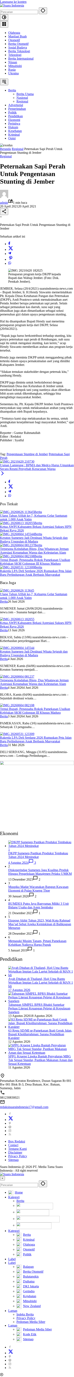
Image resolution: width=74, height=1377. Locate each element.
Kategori (14, 1197)
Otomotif (14, 40)
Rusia (12, 69)
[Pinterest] (10, 1123)
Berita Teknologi (19, 51)
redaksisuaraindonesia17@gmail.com (24, 1107)
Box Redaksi (16, 1141)
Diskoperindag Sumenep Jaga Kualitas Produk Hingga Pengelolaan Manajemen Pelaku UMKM (40, 871)
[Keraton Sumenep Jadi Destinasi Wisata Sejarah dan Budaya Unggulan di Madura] (17, 534)
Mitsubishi (15, 66)
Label (12, 1259)
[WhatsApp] (9, 263)
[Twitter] (10, 249)
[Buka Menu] (4, 24)
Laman (12, 1310)
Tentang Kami (17, 1149)
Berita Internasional (21, 58)
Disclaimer (15, 1152)
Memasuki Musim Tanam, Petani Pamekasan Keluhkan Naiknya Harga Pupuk (37, 942)
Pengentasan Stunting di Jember (27, 454)
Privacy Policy (17, 1156)
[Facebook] (9, 244)
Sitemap (13, 1160)
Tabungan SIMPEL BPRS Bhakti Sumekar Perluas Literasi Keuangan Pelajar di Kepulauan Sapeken (39, 1008)
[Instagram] (10, 1130)
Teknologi (14, 55)
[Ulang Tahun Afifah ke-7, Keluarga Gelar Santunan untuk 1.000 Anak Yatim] (17, 512)
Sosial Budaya (17, 47)
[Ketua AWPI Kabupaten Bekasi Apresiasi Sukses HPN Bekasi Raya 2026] (17, 523)
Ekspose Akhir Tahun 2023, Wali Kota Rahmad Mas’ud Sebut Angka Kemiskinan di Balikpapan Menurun (39, 924)
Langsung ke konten (13, 1)
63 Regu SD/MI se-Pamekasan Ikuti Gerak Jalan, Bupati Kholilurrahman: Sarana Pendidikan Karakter (40, 1034)
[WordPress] (10, 1127)
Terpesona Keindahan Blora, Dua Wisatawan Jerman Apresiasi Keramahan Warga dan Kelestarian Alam (34, 550)
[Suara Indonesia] (12, 5)
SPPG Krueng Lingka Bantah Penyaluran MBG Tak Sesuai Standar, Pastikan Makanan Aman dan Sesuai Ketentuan (40, 1060)
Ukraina (13, 73)
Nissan (12, 62)
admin (4, 202)
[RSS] (10, 1134)
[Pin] (10, 259)
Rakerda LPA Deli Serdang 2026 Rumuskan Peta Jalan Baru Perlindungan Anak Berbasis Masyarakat (36, 572)
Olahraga (14, 32)
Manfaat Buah (17, 36)
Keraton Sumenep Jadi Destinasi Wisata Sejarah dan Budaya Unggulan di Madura (34, 539)
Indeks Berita (25, 1314)
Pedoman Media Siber (30, 1322)
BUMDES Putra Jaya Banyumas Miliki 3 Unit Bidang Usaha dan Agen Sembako (38, 905)
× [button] (2, 1178)
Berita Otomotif (18, 44)
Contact (13, 1145)
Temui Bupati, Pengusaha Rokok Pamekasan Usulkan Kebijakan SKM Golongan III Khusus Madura (35, 561)
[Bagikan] (4, 211)
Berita (38, 512)
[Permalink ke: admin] (4, 197)
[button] (43, 10)
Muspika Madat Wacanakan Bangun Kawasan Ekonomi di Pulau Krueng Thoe (38, 888)
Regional (6, 156)
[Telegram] (9, 253)
